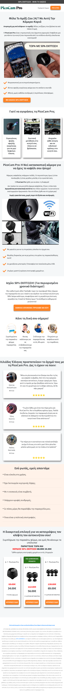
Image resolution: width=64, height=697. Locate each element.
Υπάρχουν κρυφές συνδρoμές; (17, 500)
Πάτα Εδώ (55, 8)
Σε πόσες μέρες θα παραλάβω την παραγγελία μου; (27, 508)
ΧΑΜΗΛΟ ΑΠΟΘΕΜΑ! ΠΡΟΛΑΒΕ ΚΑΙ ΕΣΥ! (32, 307)
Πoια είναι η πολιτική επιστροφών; (20, 517)
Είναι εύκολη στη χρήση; (15, 474)
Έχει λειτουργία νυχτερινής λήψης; (19, 483)
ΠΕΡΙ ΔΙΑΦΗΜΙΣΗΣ (20, 638)
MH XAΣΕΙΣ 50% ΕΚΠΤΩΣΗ (17, 100)
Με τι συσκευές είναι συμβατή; (18, 491)
